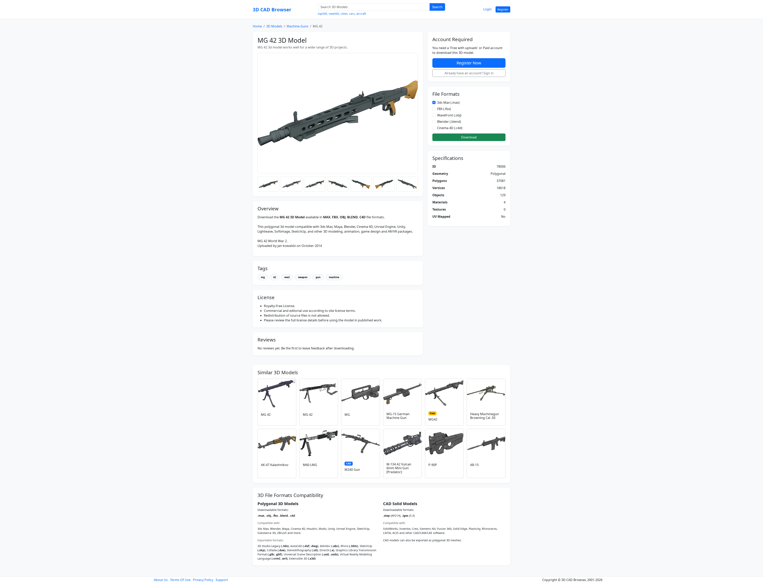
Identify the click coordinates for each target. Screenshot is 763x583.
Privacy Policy (203, 580)
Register (502, 9)
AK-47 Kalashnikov (274, 465)
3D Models (274, 26)
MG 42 (266, 414)
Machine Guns (297, 26)
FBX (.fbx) (444, 109)
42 (274, 277)
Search (437, 7)
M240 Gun (352, 469)
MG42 (432, 419)
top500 (322, 13)
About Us (161, 580)
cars (352, 13)
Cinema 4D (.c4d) (449, 128)
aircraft (361, 13)
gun (318, 277)
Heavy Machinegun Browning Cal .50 (484, 416)
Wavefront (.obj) (449, 115)
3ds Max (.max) (448, 102)
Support (222, 580)
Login (487, 9)
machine (334, 277)
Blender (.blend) (449, 121)
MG (347, 414)
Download (469, 137)
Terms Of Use (180, 580)
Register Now (469, 63)
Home (257, 26)
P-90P (432, 465)
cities (344, 13)
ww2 (287, 277)
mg (263, 277)
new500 (334, 13)
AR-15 (474, 465)
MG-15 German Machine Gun (398, 416)
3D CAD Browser (272, 9)
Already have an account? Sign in (469, 73)
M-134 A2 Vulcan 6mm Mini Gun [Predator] (398, 468)
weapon (302, 277)
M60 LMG (310, 465)
